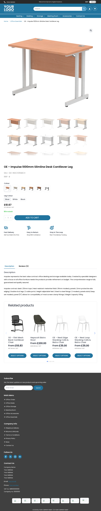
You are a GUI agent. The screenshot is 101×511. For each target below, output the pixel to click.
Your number (14, 485)
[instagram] (15, 456)
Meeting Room (52, 16)
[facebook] (5, 456)
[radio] (7, 188)
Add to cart (32, 217)
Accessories (67, 16)
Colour (6, 183)
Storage (40, 16)
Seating (19, 16)
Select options (17, 355)
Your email (12, 481)
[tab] (9, 266)
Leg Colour (8, 196)
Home (6, 21)
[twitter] (10, 456)
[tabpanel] (50, 283)
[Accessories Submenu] (73, 16)
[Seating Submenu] (23, 16)
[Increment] (11, 218)
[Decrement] (5, 218)
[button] (91, 30)
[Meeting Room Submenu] (59, 16)
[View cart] (95, 9)
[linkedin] (20, 456)
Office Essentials (16, 21)
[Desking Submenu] (34, 16)
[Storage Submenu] (44, 16)
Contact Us (80, 16)
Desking (30, 16)
